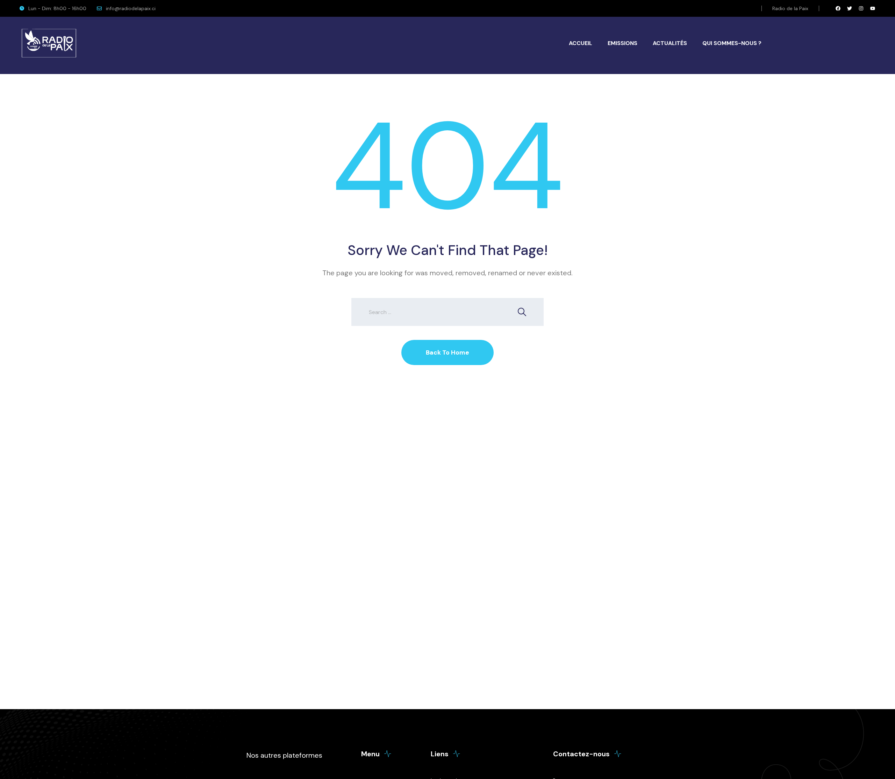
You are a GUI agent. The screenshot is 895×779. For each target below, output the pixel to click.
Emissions (622, 43)
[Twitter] (849, 8)
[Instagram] (861, 8)
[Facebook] (838, 8)
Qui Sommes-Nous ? (731, 43)
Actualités (670, 43)
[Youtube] (873, 8)
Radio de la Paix (790, 8)
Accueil (580, 43)
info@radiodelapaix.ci (131, 8)
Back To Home (447, 352)
